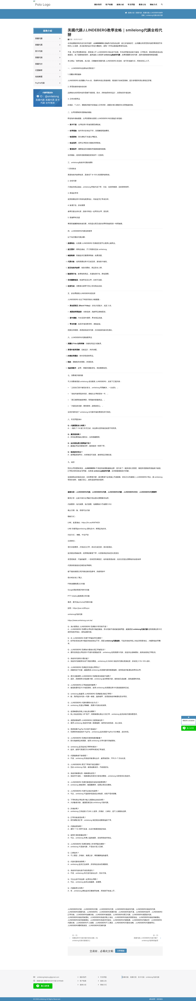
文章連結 (121, 951)
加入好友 (44, 986)
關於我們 (98, 4)
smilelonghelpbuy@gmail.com (48, 977)
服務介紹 (120, 4)
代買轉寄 (38, 70)
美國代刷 (139, 13)
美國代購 (38, 38)
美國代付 (38, 64)
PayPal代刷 (40, 83)
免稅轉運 (38, 76)
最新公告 (142, 4)
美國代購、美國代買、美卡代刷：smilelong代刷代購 (140, 977)
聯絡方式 (153, 4)
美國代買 (38, 45)
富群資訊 (160, 999)
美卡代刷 (38, 51)
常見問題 (131, 4)
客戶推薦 (109, 4)
